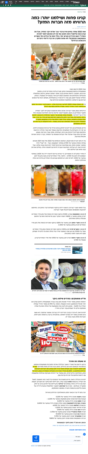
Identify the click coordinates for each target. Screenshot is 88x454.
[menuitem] (66, 2)
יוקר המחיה (55, 425)
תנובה (73, 425)
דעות (67, 5)
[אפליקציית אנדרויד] (11, 5)
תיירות (32, 1)
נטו (70, 425)
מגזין (64, 5)
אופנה (20, 1)
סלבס (51, 1)
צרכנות (72, 5)
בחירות (62, 1)
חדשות (76, 5)
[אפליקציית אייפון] (8, 5)
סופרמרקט (83, 425)
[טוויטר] (6, 5)
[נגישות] (2, 2)
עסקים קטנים (58, 5)
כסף (47, 1)
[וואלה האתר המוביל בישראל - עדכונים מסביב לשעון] (76, 2)
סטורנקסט (61, 425)
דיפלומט (67, 425)
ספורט (67, 1)
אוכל (43, 1)
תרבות (56, 1)
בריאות (37, 1)
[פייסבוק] (3, 5)
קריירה (52, 5)
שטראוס (77, 425)
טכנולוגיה (26, 1)
